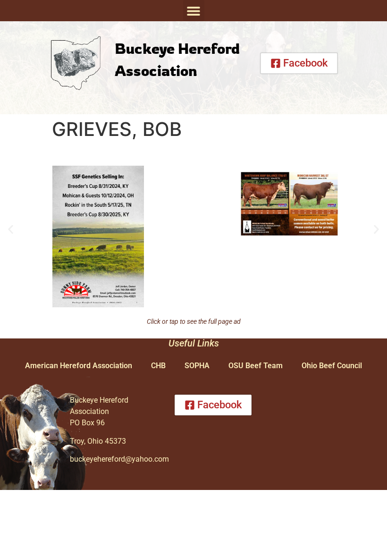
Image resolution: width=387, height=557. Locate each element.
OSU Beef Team (255, 365)
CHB (158, 365)
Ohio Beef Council (332, 365)
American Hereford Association (78, 365)
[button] (193, 10)
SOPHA (197, 365)
